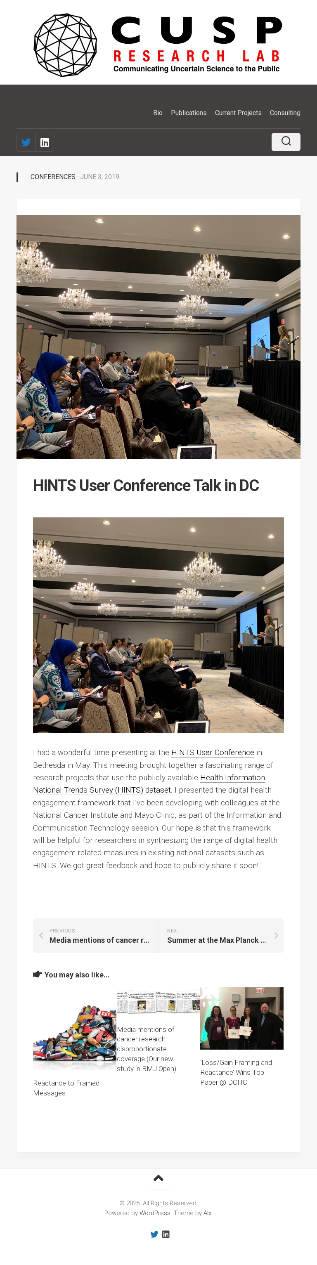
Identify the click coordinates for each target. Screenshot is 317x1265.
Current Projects (238, 113)
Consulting (285, 113)
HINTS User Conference (212, 752)
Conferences (53, 177)
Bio (158, 113)
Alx (207, 1213)
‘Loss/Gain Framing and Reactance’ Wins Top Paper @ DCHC (236, 1072)
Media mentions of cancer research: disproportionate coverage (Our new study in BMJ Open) (146, 1049)
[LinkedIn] (44, 142)
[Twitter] (26, 142)
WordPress (155, 1213)
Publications (189, 113)
